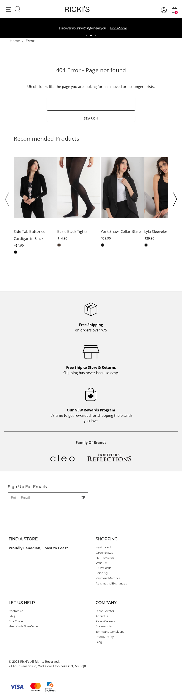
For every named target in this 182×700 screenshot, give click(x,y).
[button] (8, 199)
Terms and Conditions (110, 631)
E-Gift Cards (103, 568)
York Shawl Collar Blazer (121, 231)
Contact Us (16, 611)
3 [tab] (95, 35)
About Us (102, 616)
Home (15, 40)
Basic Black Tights (72, 231)
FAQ (12, 616)
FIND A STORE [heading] (23, 538)
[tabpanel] (91, 28)
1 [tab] (86, 35)
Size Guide (16, 621)
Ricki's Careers (105, 621)
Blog (99, 642)
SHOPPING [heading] (107, 538)
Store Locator (105, 611)
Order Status (104, 552)
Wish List (101, 562)
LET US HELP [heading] (22, 602)
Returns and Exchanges (111, 583)
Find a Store (118, 28)
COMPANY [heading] (106, 602)
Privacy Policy (105, 636)
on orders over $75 (91, 327)
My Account (103, 547)
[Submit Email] (83, 498)
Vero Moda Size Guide (23, 626)
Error (30, 40)
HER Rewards (104, 557)
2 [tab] (91, 35)
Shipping (101, 573)
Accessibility (103, 626)
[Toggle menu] (8, 9)
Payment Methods (108, 578)
